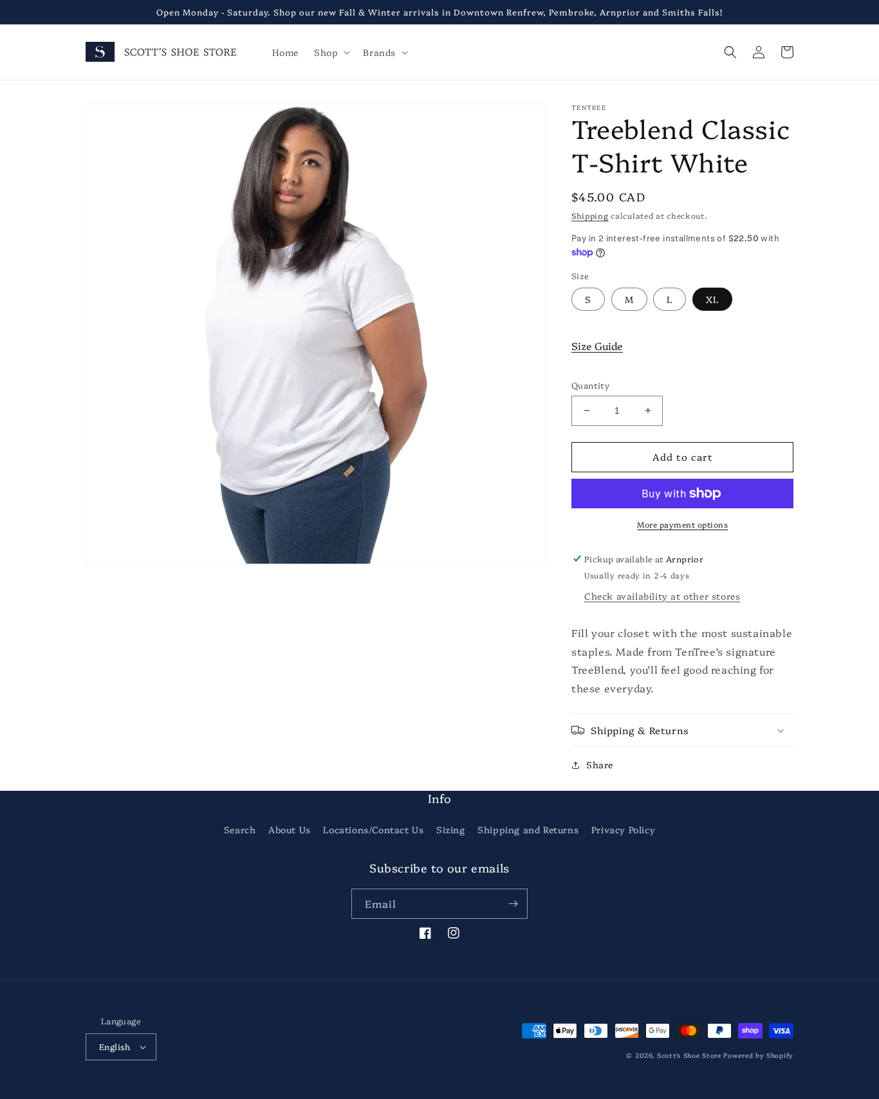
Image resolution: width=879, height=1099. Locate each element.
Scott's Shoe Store (689, 1055)
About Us (289, 829)
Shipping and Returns (527, 829)
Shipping (590, 215)
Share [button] (599, 764)
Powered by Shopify (758, 1055)
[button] (330, 52)
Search (240, 829)
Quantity (590, 385)
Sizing (450, 829)
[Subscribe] (513, 904)
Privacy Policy (623, 829)
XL (712, 299)
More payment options (682, 524)
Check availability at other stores (662, 595)
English (115, 1046)
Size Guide (597, 345)
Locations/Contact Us (373, 829)
